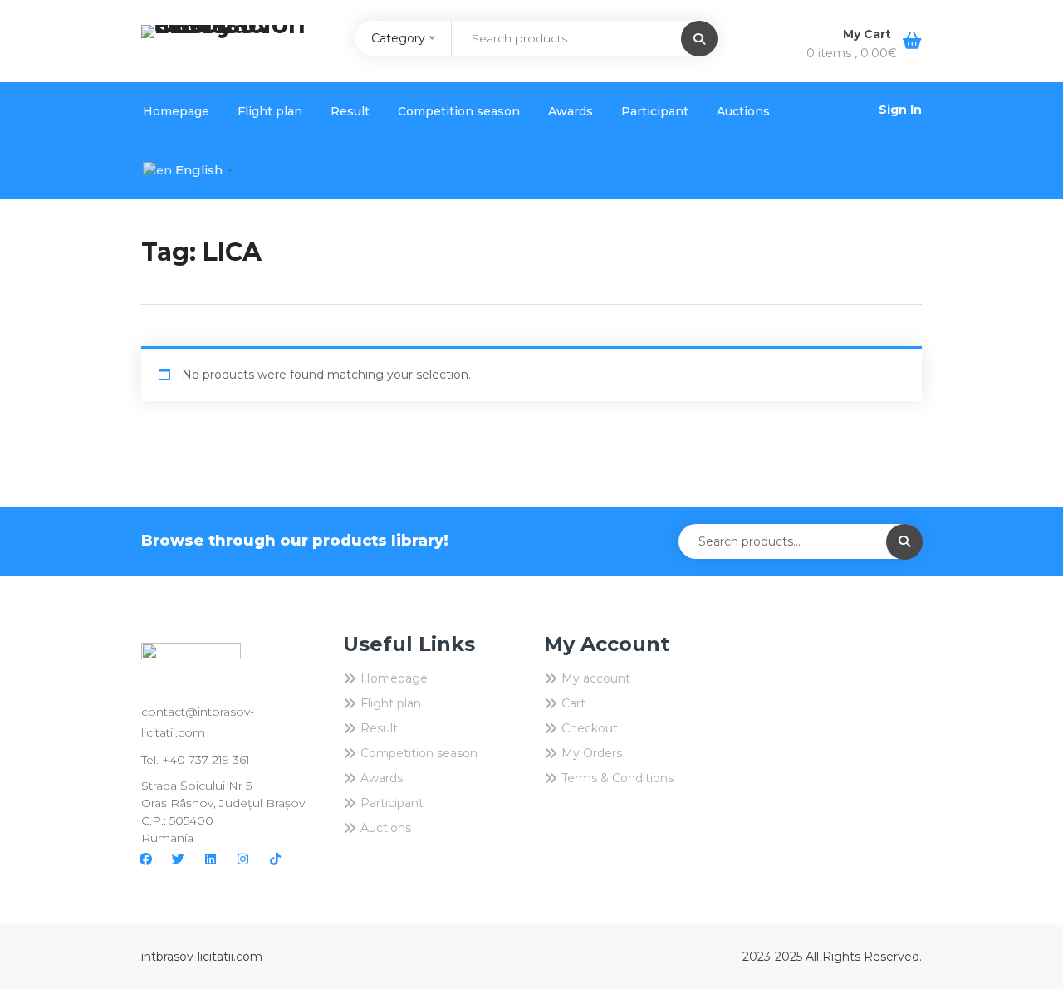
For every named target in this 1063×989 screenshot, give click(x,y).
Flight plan (270, 111)
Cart (573, 703)
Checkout (589, 728)
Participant (654, 111)
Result (350, 111)
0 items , (851, 53)
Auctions (743, 111)
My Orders (591, 753)
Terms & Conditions (617, 778)
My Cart (868, 34)
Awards (570, 111)
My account (595, 678)
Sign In (900, 109)
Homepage (176, 111)
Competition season (459, 111)
